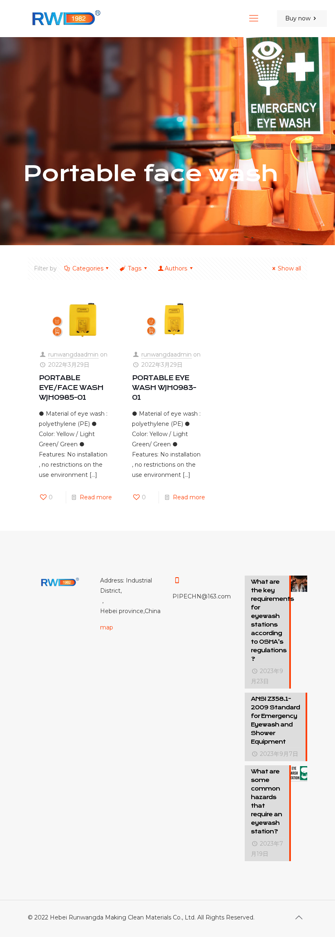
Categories (87, 268)
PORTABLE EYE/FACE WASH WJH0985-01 (71, 387)
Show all (289, 268)
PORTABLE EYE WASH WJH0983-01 (164, 387)
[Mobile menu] (254, 18)
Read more (96, 497)
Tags (134, 268)
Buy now (297, 18)
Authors (176, 268)
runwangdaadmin (73, 354)
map (106, 627)
